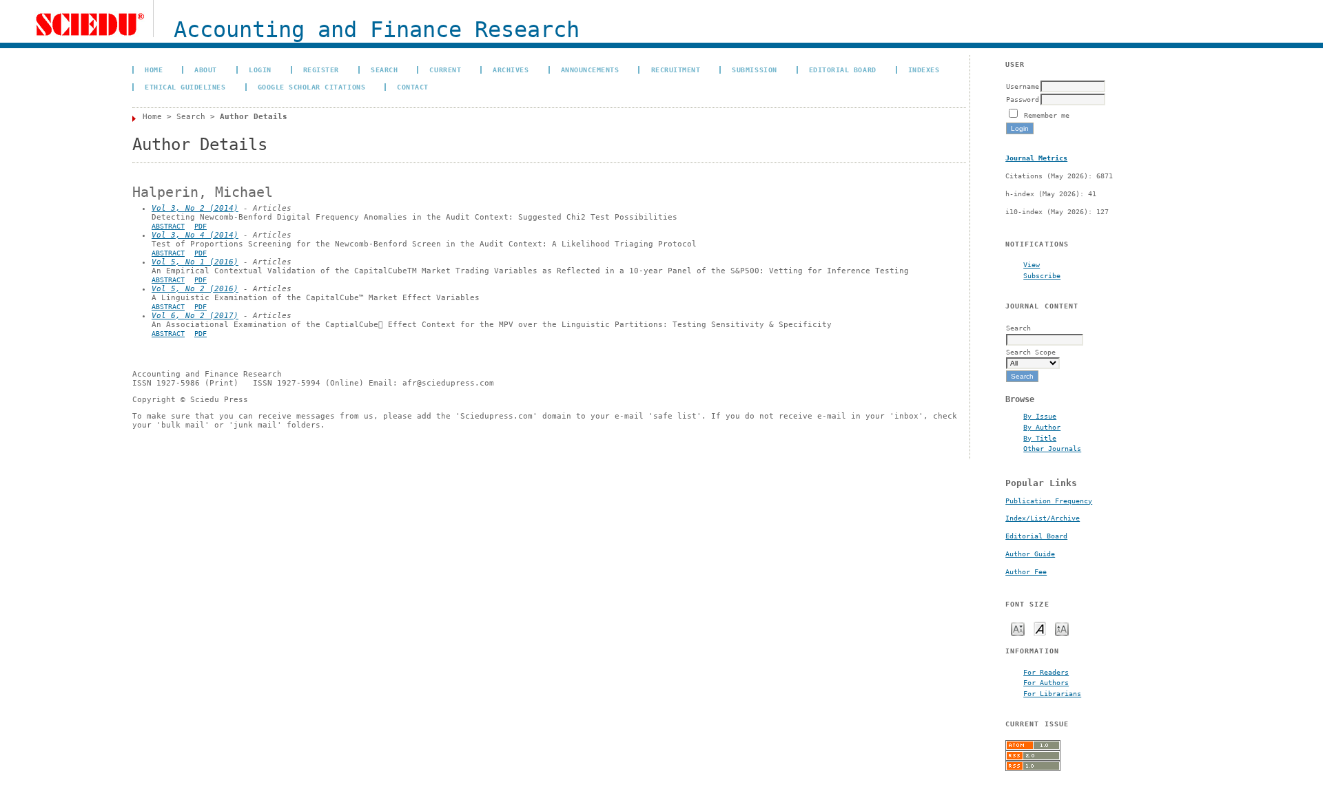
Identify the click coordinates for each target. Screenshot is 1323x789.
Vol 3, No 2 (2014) (195, 208)
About (205, 69)
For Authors (1046, 682)
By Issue (1039, 416)
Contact (413, 87)
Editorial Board (1036, 536)
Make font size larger (1062, 628)
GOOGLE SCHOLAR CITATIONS (311, 87)
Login (260, 69)
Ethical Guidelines (185, 87)
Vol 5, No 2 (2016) (195, 288)
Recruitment (676, 69)
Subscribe (1041, 275)
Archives (511, 69)
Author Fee (1026, 572)
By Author (1041, 427)
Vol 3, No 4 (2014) (195, 235)
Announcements (590, 69)
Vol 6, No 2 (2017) (195, 315)
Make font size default (1040, 628)
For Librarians (1052, 693)
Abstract (168, 226)
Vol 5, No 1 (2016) (195, 261)
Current (445, 69)
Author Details (253, 116)
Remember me (1046, 115)
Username (1022, 86)
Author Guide (1030, 554)
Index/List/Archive (1042, 518)
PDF (200, 226)
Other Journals (1052, 448)
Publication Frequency (1048, 501)
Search (384, 69)
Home (154, 69)
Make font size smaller (1018, 628)
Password (1022, 99)
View (1031, 264)
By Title (1039, 438)
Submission (754, 69)
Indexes (924, 69)
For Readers (1046, 672)
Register (321, 69)
